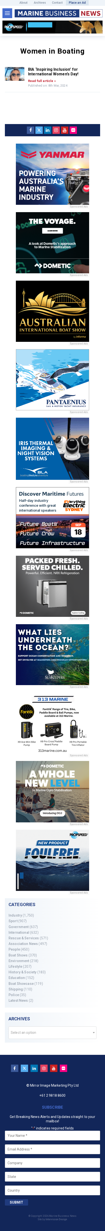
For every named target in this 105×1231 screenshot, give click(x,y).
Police (14, 995)
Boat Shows (18, 955)
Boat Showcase (21, 984)
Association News (23, 944)
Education (17, 978)
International (19, 932)
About (23, 2)
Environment (19, 961)
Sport (13, 921)
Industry (15, 915)
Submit (16, 1202)
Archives (40, 2)
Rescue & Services (24, 938)
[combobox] (52, 1032)
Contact (57, 2)
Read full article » (42, 81)
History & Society (22, 972)
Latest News (18, 1000)
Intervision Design (56, 1219)
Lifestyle (15, 966)
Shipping (16, 989)
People (14, 949)
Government (19, 927)
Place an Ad (77, 2)
